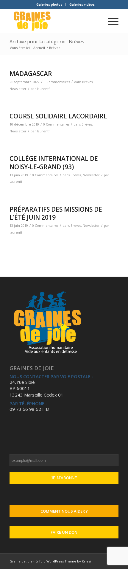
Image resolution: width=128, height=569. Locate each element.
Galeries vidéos (82, 4)
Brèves (87, 82)
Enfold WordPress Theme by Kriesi (63, 561)
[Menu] (110, 21)
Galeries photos (49, 4)
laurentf (43, 89)
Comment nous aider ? (64, 511)
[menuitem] (49, 4)
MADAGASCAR (31, 73)
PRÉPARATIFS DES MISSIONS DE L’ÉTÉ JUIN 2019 (56, 213)
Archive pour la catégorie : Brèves (47, 41)
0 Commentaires (57, 82)
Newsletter (18, 89)
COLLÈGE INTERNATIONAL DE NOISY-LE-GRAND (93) (54, 162)
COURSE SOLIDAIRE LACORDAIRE (58, 116)
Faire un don (64, 532)
